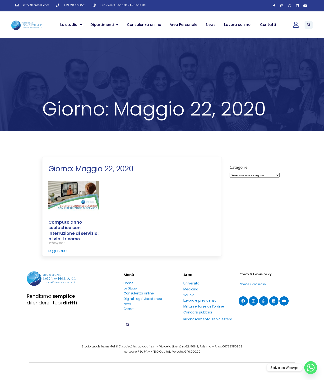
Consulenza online (144, 24)
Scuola (188, 295)
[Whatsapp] (289, 5)
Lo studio (68, 24)
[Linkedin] (297, 5)
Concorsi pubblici (197, 312)
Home (129, 283)
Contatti (268, 24)
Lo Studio (130, 288)
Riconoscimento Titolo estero (207, 319)
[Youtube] (305, 5)
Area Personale (183, 24)
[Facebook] (243, 301)
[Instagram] (281, 5)
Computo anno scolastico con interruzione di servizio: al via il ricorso (73, 230)
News (211, 24)
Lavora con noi (237, 24)
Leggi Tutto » (57, 251)
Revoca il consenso (252, 284)
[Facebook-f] (274, 5)
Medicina (190, 289)
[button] (309, 25)
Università (191, 283)
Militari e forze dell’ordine (203, 306)
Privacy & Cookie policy (255, 274)
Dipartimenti (102, 24)
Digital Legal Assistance (143, 298)
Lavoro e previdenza (200, 300)
